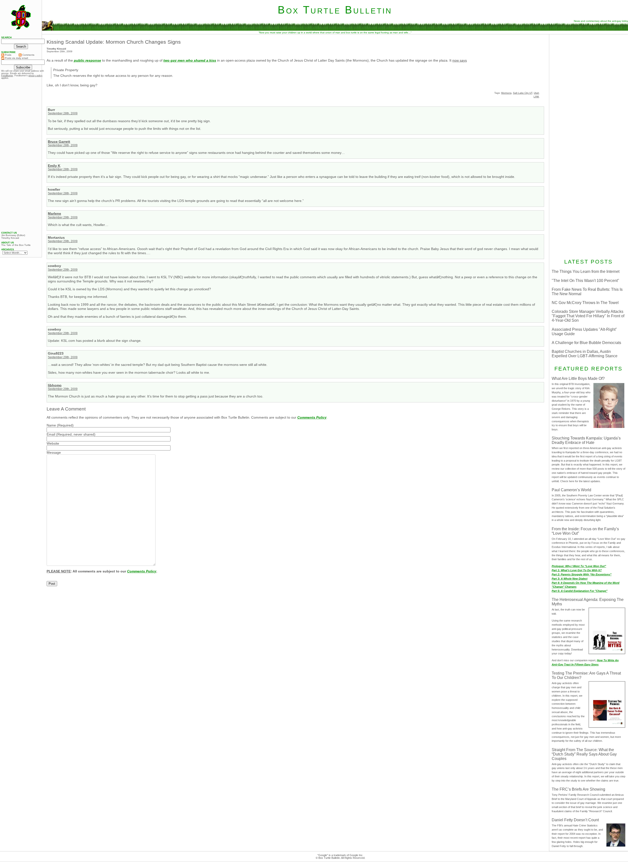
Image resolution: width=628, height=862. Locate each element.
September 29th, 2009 (63, 217)
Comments (28, 54)
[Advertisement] (588, 68)
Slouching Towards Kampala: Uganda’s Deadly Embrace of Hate (586, 440)
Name (51, 425)
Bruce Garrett (59, 142)
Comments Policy (312, 417)
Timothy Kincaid (10, 238)
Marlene (54, 213)
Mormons (506, 93)
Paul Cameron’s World (571, 490)
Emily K (54, 166)
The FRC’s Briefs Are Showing (578, 789)
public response (87, 60)
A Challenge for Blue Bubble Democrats (586, 343)
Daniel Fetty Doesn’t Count (575, 820)
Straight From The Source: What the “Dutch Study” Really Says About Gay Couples (584, 754)
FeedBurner (7, 75)
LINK (536, 96)
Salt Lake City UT (522, 93)
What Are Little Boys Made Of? (578, 378)
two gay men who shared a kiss (189, 60)
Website (53, 443)
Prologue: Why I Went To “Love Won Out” (579, 566)
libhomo (55, 385)
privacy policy (35, 75)
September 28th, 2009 (63, 113)
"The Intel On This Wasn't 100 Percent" (585, 280)
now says (459, 60)
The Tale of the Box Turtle (16, 245)
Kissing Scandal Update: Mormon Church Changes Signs (114, 42)
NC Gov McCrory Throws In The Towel (585, 303)
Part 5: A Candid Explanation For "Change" (579, 590)
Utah (536, 93)
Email (51, 434)
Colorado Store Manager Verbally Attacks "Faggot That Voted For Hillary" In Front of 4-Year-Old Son (588, 315)
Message (54, 452)
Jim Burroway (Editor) (13, 235)
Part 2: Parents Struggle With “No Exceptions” (582, 574)
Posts (7, 54)
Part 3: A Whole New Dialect (570, 578)
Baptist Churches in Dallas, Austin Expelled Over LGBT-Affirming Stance (584, 353)
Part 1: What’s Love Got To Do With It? (577, 570)
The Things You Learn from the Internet (585, 271)
